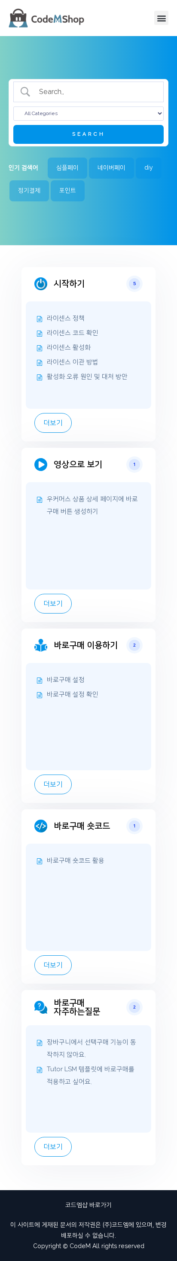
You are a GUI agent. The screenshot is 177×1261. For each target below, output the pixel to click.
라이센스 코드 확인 (72, 333)
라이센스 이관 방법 (72, 362)
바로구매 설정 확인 (72, 694)
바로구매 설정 (66, 680)
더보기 (53, 423)
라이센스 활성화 (69, 347)
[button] (161, 18)
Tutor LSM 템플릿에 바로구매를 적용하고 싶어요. (90, 1075)
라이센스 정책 (66, 318)
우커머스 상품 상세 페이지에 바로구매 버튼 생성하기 (92, 505)
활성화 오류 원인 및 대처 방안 (87, 376)
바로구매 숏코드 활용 (75, 860)
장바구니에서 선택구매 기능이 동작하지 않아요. (91, 1048)
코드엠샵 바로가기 (88, 1205)
